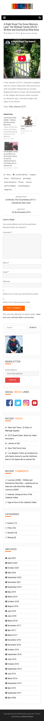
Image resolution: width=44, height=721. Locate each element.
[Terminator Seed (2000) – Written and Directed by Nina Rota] (12, 128)
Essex (6, 178)
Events (10, 523)
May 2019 (12, 592)
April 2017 (12, 630)
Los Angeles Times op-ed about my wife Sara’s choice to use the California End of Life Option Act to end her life (11, 159)
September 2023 (14, 577)
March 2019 (12, 597)
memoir (29, 182)
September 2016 (14, 654)
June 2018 (12, 616)
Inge (9, 502)
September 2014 (14, 669)
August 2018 (13, 606)
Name (6, 263)
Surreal (10, 533)
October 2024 (13, 568)
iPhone (21, 182)
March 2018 (12, 621)
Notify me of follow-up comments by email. (20, 294)
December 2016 (14, 640)
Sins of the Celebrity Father (25, 502)
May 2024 (12, 573)
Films (8, 175)
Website (6, 281)
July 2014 (12, 674)
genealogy (27, 178)
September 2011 (14, 693)
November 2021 (14, 582)
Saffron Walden (10, 186)
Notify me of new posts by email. (16, 302)
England (33, 175)
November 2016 (14, 645)
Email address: (11, 370)
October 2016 (13, 649)
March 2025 (12, 563)
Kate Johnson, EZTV (17, 107)
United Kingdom (24, 186)
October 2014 (13, 664)
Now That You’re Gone (17, 448)
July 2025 (12, 558)
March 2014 (12, 678)
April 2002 (12, 698)
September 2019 (14, 587)
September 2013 (14, 683)
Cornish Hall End (21, 175)
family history (16, 178)
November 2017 (14, 625)
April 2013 (12, 688)
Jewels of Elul (14, 443)
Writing (10, 537)
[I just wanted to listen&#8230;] (28, 121)
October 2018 (13, 601)
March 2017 (12, 635)
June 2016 (12, 659)
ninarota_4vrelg (31, 33)
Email (6, 272)
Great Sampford (10, 182)
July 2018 (12, 611)
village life (7, 190)
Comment (7, 232)
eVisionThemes (27, 716)
